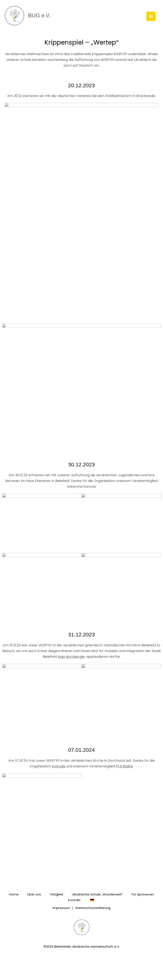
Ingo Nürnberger (71, 656)
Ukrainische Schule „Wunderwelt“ (97, 894)
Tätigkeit (56, 894)
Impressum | (64, 908)
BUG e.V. (39, 15)
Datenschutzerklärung (93, 908)
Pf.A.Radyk (124, 766)
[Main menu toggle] (151, 16)
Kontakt (74, 900)
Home (14, 894)
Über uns (34, 894)
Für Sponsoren (143, 894)
